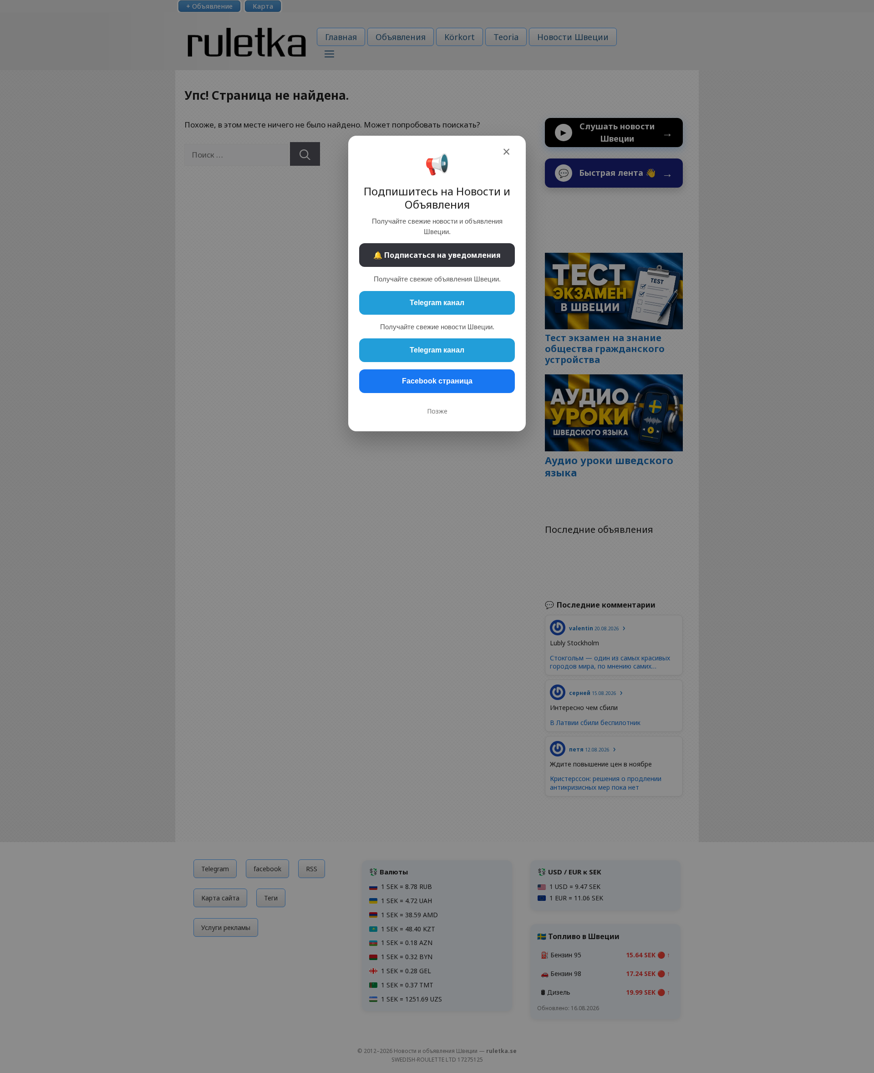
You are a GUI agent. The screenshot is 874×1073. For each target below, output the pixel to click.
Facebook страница (437, 381)
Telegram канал (437, 303)
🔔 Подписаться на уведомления (437, 255)
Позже (437, 411)
